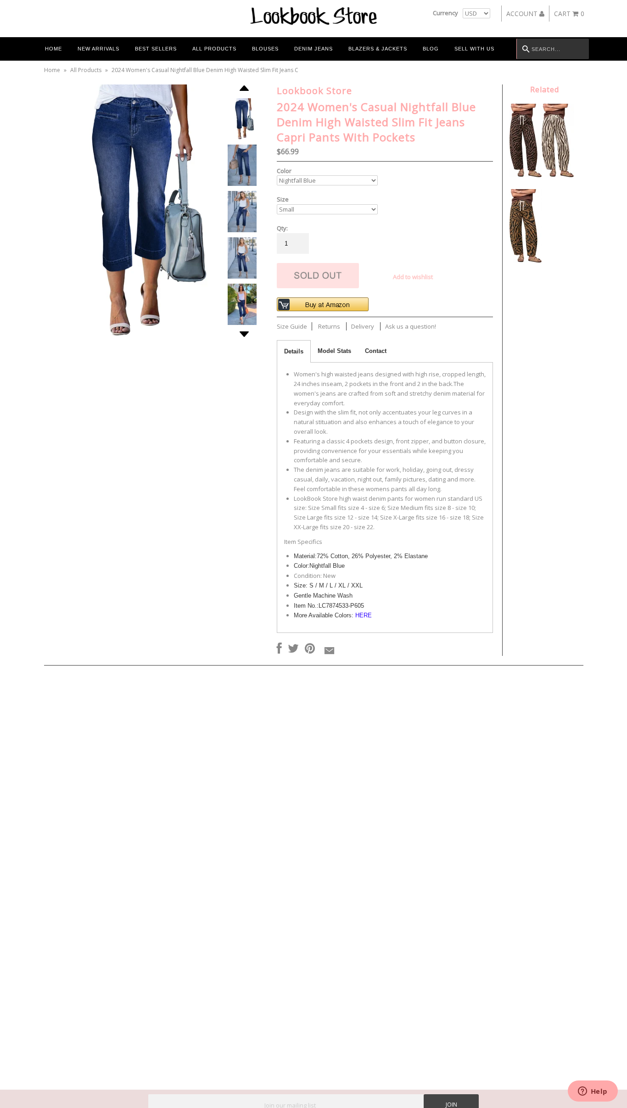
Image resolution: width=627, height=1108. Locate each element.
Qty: (282, 228)
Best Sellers (156, 48)
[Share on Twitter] (293, 649)
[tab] (294, 351)
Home (53, 48)
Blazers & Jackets (377, 48)
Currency (445, 13)
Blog (431, 48)
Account (522, 13)
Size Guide (292, 326)
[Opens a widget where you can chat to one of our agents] (592, 1091)
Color (284, 171)
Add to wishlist (413, 277)
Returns (329, 326)
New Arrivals (98, 48)
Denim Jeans (313, 48)
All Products (214, 48)
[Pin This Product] (310, 649)
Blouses (265, 48)
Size (283, 199)
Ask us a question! (410, 326)
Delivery (362, 326)
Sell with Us (474, 48)
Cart (569, 13)
